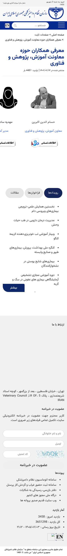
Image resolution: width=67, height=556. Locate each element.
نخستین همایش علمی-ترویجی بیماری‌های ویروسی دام (38, 209)
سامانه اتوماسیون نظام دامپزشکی (36, 480)
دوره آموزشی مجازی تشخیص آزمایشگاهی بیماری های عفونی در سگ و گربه (35, 279)
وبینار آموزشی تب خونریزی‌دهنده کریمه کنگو (34, 236)
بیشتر (13, 287)
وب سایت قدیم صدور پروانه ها (38, 500)
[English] (7, 25)
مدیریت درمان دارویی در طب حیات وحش (36, 222)
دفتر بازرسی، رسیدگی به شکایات (38, 490)
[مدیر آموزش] (63, 180)
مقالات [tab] (15, 193)
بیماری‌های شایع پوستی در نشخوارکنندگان (41, 263)
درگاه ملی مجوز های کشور (41, 495)
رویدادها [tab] (53, 193)
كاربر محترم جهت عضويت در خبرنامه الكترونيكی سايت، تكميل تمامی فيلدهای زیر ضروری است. (33, 418)
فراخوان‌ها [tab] (34, 193)
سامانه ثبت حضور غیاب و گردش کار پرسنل (31, 485)
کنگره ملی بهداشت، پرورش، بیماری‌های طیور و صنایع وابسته (34, 250)
